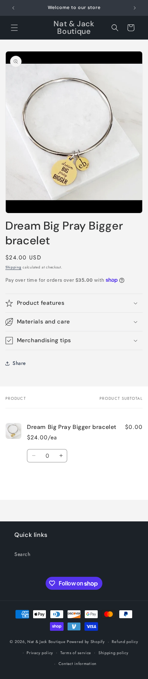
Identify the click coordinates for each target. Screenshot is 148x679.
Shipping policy (113, 653)
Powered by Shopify (86, 641)
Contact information (78, 663)
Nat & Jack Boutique (46, 641)
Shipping (13, 267)
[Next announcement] (135, 8)
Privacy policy (40, 653)
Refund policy (125, 641)
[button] (14, 28)
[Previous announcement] (13, 8)
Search (22, 554)
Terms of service (75, 653)
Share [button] (19, 363)
